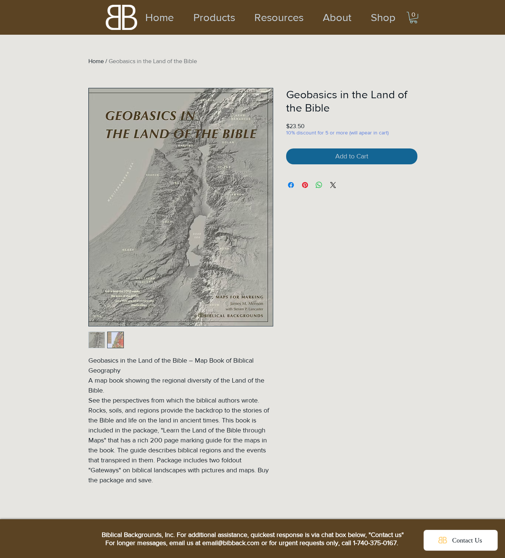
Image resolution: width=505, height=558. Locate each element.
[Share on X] (333, 185)
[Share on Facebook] (291, 185)
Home (96, 61)
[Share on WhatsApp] (319, 185)
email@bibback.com (231, 543)
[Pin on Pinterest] (305, 185)
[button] (413, 17)
